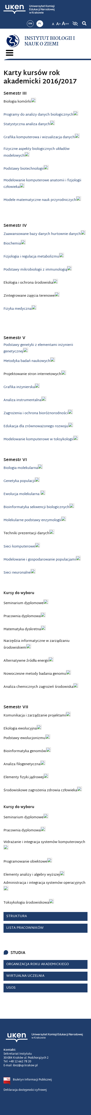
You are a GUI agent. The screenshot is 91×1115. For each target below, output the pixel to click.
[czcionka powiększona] (58, 22)
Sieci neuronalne (17, 573)
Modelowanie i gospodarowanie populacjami (40, 560)
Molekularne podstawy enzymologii (32, 520)
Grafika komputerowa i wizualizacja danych (39, 137)
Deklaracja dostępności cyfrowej (25, 1090)
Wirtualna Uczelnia (25, 976)
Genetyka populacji (19, 481)
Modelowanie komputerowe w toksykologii (38, 439)
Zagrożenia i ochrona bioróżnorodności (36, 413)
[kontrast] (74, 23)
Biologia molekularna (21, 468)
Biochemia (12, 244)
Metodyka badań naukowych (27, 361)
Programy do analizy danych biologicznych (38, 115)
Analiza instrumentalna (22, 400)
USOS (11, 988)
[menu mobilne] (10, 53)
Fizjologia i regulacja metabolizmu (31, 257)
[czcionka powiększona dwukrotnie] (65, 22)
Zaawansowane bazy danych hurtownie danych (42, 234)
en (30, 23)
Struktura (16, 916)
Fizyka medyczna (18, 309)
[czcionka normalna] (53, 22)
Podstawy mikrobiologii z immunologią (35, 270)
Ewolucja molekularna (22, 494)
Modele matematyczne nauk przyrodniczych (40, 200)
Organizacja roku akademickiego (37, 964)
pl (39, 23)
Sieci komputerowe (19, 547)
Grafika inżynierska (19, 387)
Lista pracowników (25, 928)
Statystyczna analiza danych (27, 124)
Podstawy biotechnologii (24, 169)
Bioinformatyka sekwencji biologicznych (36, 507)
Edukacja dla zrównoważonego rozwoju (36, 426)
